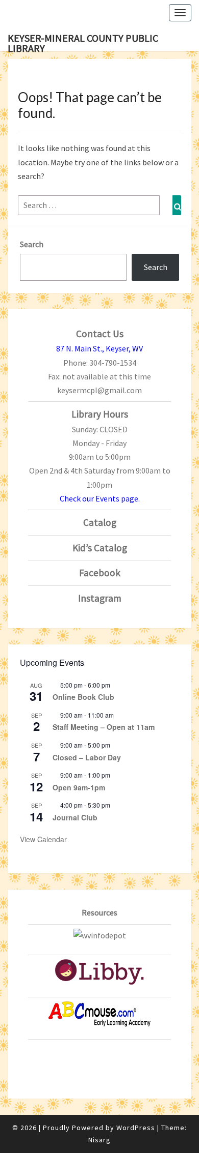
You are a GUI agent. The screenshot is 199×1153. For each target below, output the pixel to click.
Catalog (99, 522)
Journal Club (75, 817)
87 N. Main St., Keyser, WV (99, 348)
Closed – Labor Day (87, 757)
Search (31, 244)
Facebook (99, 573)
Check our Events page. (100, 498)
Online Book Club (83, 697)
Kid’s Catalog (99, 548)
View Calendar (43, 839)
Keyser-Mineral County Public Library (83, 41)
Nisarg (99, 1139)
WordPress (135, 1127)
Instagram (99, 598)
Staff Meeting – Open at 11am (104, 727)
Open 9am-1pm (79, 787)
